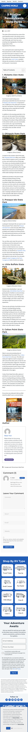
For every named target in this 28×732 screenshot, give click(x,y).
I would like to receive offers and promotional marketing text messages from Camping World (14, 653)
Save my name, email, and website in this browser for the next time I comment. (13, 540)
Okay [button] (8, 728)
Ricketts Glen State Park (10, 102)
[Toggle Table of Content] (22, 70)
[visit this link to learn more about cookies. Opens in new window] (24, 724)
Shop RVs (3, 1)
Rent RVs (15, 1)
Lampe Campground (12, 258)
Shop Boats (20, 1)
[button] (17, 728)
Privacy (18, 668)
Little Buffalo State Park (16, 291)
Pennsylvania (15, 467)
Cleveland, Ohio (21, 250)
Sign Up (14, 672)
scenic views (15, 59)
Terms (14, 668)
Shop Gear (9, 1)
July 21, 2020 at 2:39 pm (17, 479)
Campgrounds (7, 467)
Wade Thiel (8, 436)
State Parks (21, 467)
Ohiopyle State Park (9, 157)
